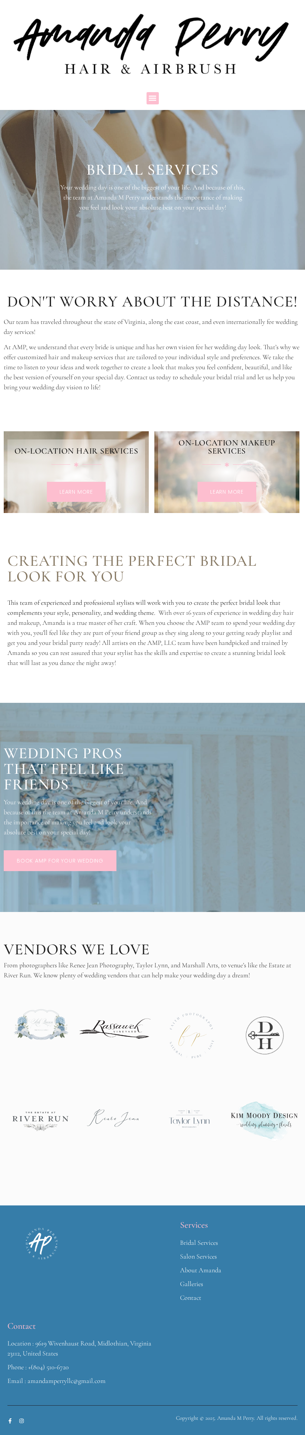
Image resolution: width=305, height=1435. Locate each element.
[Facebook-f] (10, 1420)
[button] (153, 98)
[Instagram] (21, 1420)
